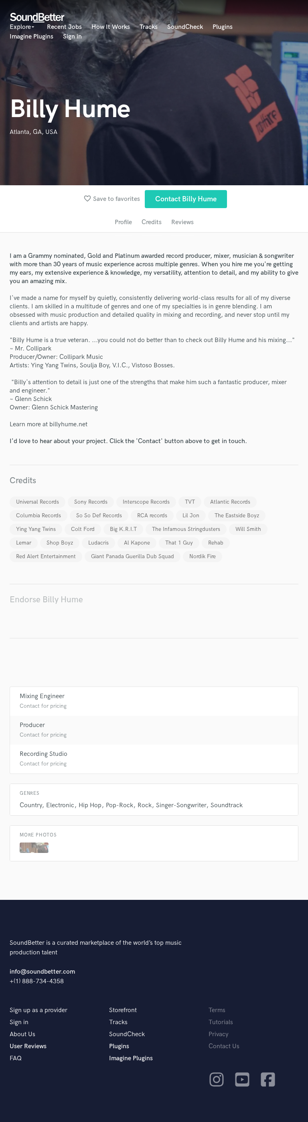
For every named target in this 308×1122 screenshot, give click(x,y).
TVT (190, 501)
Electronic (60, 805)
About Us (22, 1034)
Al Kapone (137, 542)
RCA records (152, 515)
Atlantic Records (230, 501)
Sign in (72, 37)
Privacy (219, 1034)
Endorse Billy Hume (46, 600)
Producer (32, 725)
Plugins (223, 27)
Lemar (23, 542)
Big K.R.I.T (123, 529)
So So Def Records (99, 515)
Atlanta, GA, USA (33, 132)
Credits (152, 222)
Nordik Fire (202, 556)
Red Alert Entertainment (46, 556)
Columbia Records (38, 515)
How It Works (110, 27)
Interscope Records (146, 501)
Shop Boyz (60, 542)
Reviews (182, 222)
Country (31, 805)
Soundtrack (227, 805)
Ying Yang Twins (36, 529)
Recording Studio (43, 754)
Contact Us (224, 1046)
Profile (123, 222)
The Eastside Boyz (237, 515)
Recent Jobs (64, 27)
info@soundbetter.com (42, 972)
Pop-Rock (119, 805)
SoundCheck (185, 27)
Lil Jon (190, 515)
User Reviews (28, 1046)
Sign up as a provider (38, 1010)
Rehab (215, 542)
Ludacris (98, 542)
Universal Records (37, 501)
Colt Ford (83, 529)
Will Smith (248, 529)
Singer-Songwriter (181, 805)
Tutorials (221, 1022)
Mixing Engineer (42, 696)
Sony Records (90, 501)
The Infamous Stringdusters (186, 529)
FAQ (16, 1058)
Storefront (123, 1010)
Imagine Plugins (31, 37)
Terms (217, 1010)
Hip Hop (90, 805)
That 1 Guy (179, 542)
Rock (145, 805)
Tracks (149, 27)
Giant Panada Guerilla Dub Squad (132, 556)
